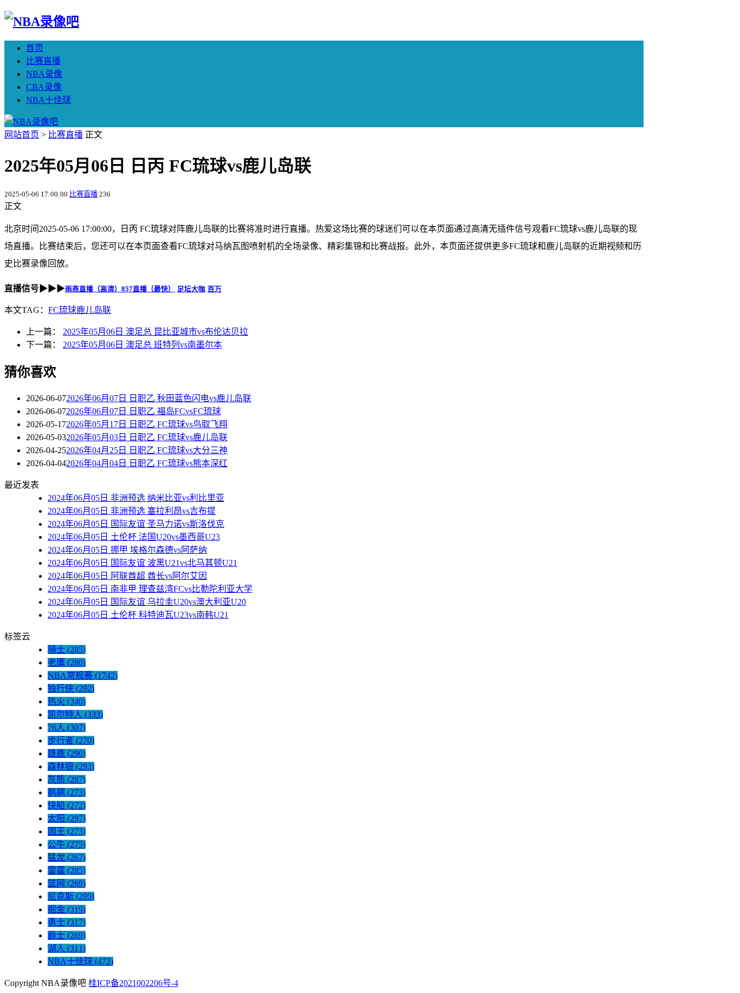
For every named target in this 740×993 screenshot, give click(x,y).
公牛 (67, 844)
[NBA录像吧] (41, 22)
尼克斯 (71, 896)
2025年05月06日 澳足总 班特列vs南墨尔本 (142, 344)
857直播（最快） (148, 289)
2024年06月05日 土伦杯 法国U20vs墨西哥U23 (134, 536)
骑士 (67, 649)
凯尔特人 (75, 714)
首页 (34, 48)
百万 (214, 289)
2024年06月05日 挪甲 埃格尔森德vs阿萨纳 (127, 549)
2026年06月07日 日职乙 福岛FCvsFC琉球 (143, 411)
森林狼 (71, 766)
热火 (67, 701)
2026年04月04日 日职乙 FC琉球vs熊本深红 (147, 463)
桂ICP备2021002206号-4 (133, 983)
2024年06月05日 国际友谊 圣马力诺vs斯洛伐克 (136, 523)
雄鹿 (67, 753)
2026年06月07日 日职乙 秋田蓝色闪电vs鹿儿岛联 (158, 398)
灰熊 (67, 779)
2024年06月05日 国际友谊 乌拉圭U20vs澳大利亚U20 (147, 601)
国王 (67, 831)
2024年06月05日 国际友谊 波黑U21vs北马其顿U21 (142, 562)
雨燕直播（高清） (93, 289)
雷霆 (67, 870)
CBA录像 (44, 87)
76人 (67, 727)
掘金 (67, 909)
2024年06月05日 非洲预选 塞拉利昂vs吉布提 (132, 510)
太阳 (67, 818)
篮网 (67, 883)
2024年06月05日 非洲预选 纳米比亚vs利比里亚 (136, 497)
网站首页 (21, 134)
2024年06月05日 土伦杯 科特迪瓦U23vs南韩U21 (138, 614)
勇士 (67, 922)
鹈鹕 (67, 792)
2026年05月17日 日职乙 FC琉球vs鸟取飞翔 (147, 424)
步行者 (71, 740)
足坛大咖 (191, 289)
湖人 (67, 948)
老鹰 (67, 662)
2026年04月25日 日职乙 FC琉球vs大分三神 (147, 450)
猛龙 (67, 857)
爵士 (67, 935)
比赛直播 (43, 61)
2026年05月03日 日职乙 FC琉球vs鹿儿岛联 (147, 437)
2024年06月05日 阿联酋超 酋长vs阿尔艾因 (127, 575)
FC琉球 (62, 310)
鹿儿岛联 (93, 310)
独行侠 (71, 688)
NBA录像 (44, 74)
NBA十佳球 (48, 99)
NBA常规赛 (83, 675)
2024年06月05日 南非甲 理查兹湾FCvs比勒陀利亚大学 (150, 588)
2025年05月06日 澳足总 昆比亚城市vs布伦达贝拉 (155, 331)
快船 (67, 805)
